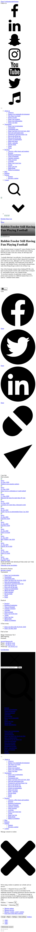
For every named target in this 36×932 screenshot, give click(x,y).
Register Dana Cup (6, 219)
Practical (6, 149)
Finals (10, 146)
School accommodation (15, 139)
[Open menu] (1, 756)
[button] (18, 858)
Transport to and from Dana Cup (17, 134)
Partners (6, 175)
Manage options (9, 908)
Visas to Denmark (13, 156)
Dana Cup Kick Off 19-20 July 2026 (19, 131)
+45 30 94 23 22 (12, 646)
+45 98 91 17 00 (10, 645)
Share (5, 289)
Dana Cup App (12, 166)
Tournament (7, 124)
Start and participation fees (16, 133)
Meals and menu (13, 141)
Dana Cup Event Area (14, 163)
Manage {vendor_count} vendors (14, 912)
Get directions (5, 649)
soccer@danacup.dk (7, 641)
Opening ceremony (13, 158)
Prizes (10, 148)
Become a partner (13, 178)
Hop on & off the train (14, 138)
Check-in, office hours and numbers (18, 151)
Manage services (9, 910)
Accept (3, 917)
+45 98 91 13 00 (10, 643)
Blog (5, 171)
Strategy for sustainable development (19, 114)
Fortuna (16, 1)
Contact (6, 180)
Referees (7, 173)
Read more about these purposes (13, 913)
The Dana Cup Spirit (14, 116)
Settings (14, 917)
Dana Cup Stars (12, 122)
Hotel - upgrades (13, 143)
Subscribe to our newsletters (9, 565)
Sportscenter (10, 1)
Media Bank (11, 168)
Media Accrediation (14, 170)
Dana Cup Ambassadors (15, 121)
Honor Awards (12, 117)
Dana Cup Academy (14, 119)
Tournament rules (13, 129)
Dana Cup (4, 1)
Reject (9, 917)
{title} (6, 920)
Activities (11, 161)
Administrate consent (7, 927)
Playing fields (12, 144)
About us (7, 111)
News (2, 222)
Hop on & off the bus (14, 136)
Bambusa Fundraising (14, 154)
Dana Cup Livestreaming (15, 126)
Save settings (22, 917)
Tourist (10, 165)
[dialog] (18, 792)
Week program (12, 160)
